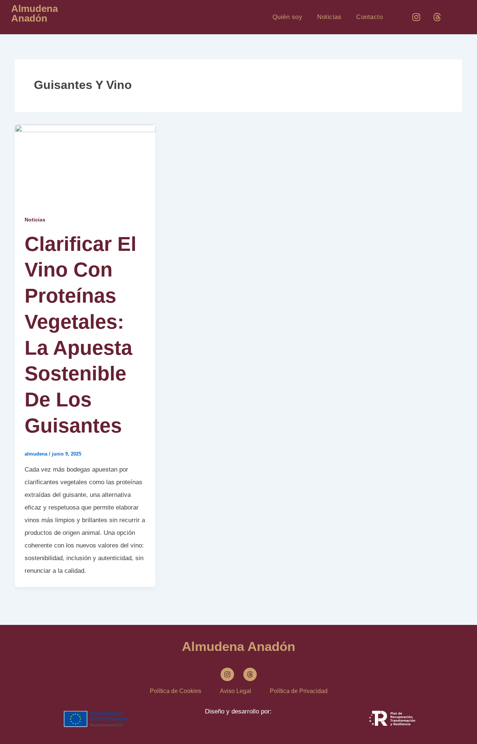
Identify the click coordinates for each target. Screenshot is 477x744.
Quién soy (287, 16)
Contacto (369, 16)
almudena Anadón (34, 13)
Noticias (329, 16)
